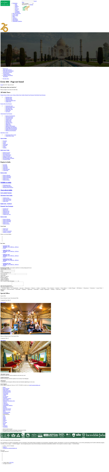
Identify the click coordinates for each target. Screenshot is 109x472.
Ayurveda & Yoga (9, 118)
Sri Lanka (17, 8)
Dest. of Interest (4, 281)
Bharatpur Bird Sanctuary (8, 187)
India (16, 4)
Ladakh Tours (8, 101)
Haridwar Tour (6, 213)
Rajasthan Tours (9, 97)
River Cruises (15, 15)
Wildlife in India (6, 182)
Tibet (4, 424)
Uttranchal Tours (9, 99)
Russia (16, 9)
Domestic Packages (7, 391)
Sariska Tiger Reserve (7, 186)
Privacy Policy (6, 399)
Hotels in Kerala (6, 179)
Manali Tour (5, 209)
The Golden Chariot (7, 154)
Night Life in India (6, 390)
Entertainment (6, 413)
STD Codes (5, 229)
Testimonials (5, 394)
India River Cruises (4, 132)
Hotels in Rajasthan (7, 177)
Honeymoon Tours (9, 117)
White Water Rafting (7, 199)
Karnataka (5, 145)
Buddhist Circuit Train (7, 157)
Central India (5, 170)
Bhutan (4, 417)
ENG (23, 2)
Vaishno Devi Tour (7, 214)
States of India (4, 138)
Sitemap (4, 406)
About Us (5, 402)
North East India (6, 169)
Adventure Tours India (6, 195)
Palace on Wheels (6, 156)
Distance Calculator (7, 232)
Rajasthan (5, 140)
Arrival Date (3, 275)
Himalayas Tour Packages (11, 130)
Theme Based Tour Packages (6, 113)
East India (5, 164)
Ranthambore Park (6, 185)
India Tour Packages (16, 13)
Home (2, 84)
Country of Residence (5, 272)
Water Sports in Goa (7, 200)
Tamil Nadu (5, 144)
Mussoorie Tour (6, 211)
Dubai (16, 5)
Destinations (14, 3)
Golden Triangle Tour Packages (28, 95)
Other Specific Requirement (6, 285)
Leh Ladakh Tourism (6, 193)
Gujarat (4, 142)
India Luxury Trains (5, 150)
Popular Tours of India (5, 95)
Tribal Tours (8, 123)
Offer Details (3, 302)
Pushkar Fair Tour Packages (11, 129)
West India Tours (9, 108)
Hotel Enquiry (15, 20)
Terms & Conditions (7, 398)
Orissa (4, 146)
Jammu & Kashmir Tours (11, 100)
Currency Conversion (7, 231)
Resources (5, 407)
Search (35, 1)
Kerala (4, 143)
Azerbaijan (17, 11)
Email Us (5, 447)
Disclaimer (5, 397)
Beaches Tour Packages (10, 115)
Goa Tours (8, 111)
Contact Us (5, 403)
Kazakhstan (17, 12)
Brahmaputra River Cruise (11, 134)
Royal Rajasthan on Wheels (8, 158)
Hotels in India (4, 172)
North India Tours (9, 105)
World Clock (5, 228)
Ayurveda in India (6, 190)
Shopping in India (6, 412)
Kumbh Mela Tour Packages (11, 128)
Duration (2, 277)
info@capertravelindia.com (34, 385)
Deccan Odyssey (6, 153)
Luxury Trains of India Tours (15, 95)
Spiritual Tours (8, 121)
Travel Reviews (7, 74)
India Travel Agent (6, 409)
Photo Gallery (6, 389)
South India (5, 168)
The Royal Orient (6, 159)
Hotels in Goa (6, 178)
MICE (13, 16)
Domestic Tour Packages (7, 206)
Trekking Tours (9, 119)
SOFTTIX (11, 462)
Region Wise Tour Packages (6, 103)
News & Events (6, 388)
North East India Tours (10, 107)
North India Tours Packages (39, 95)
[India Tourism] (5, 5)
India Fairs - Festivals (6, 203)
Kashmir (4, 147)
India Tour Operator (7, 408)
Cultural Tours (8, 120)
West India (5, 165)
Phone (2, 274)
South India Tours (9, 109)
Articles (4, 395)
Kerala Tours (8, 110)
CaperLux (14, 17)
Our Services (5, 396)
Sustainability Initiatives (17, 21)
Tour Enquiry (15, 19)
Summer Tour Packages (10, 126)
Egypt (16, 7)
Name (2, 270)
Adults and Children (5, 278)
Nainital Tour (5, 208)
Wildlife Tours (8, 124)
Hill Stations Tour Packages (11, 127)
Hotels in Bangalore (7, 220)
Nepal (4, 416)
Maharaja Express (6, 152)
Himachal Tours (9, 98)
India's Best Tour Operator (8, 71)
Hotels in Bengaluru (7, 176)
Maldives (17, 6)
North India (5, 167)
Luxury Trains (15, 14)
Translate (31, 4)
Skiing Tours (5, 201)
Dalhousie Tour (6, 212)
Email (2, 271)
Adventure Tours (9, 122)
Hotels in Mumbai (6, 175)
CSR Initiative (6, 404)
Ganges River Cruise (10, 135)
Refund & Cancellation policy (9, 400)
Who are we (7, 69)
